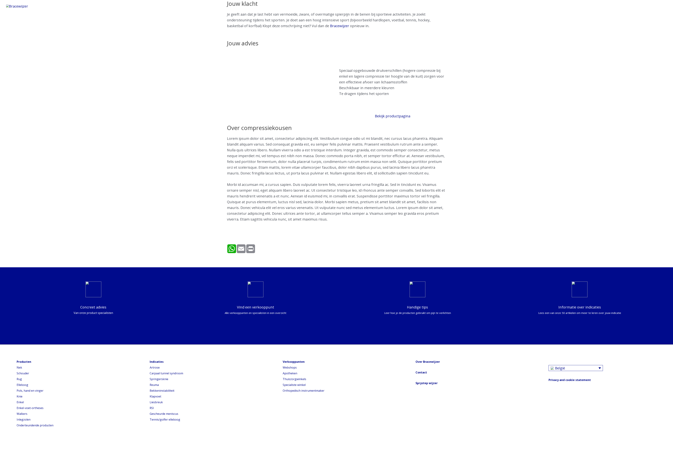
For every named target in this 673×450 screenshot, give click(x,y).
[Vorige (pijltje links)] (3, 448)
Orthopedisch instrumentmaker (303, 391)
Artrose (155, 367)
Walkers (22, 414)
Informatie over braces (77, 6)
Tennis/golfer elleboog (165, 419)
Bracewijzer (158, 6)
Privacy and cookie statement (570, 380)
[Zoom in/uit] (27, 442)
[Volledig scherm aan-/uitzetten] (19, 442)
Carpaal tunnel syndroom (166, 373)
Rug (19, 379)
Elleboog (22, 385)
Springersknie (159, 379)
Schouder (23, 373)
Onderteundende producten (35, 425)
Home (44, 6)
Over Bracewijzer (428, 362)
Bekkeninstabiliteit (162, 391)
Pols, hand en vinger (30, 391)
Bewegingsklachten (123, 6)
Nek (19, 367)
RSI (152, 408)
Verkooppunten (190, 6)
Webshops (290, 367)
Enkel (20, 402)
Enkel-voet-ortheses (30, 408)
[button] (213, 6)
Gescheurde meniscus (164, 414)
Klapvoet (155, 396)
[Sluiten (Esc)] (3, 442)
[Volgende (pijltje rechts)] (11, 448)
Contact (421, 372)
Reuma (154, 385)
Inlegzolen (23, 419)
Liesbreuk (156, 402)
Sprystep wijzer (427, 383)
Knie (19, 396)
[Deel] (11, 442)
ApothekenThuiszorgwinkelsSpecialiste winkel (294, 379)
